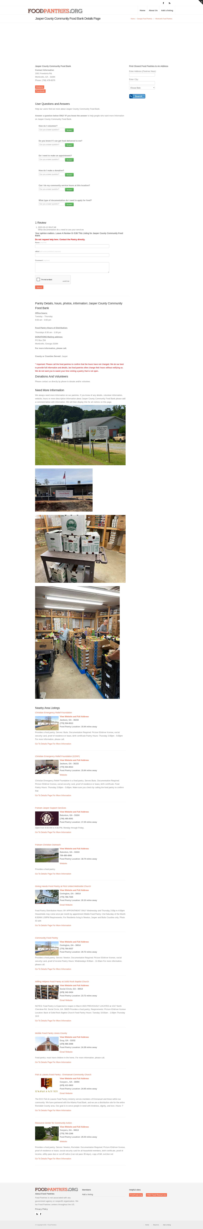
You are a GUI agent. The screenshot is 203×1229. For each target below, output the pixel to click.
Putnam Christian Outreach (48, 845)
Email (62, 905)
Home (142, 10)
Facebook (40, 91)
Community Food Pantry (46, 938)
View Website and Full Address (74, 716)
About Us (153, 10)
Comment (42, 260)
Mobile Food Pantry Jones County (51, 1033)
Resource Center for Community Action (53, 1123)
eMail (48, 251)
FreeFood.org (136, 1195)
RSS (36, 1213)
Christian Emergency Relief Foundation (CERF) (57, 756)
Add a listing (167, 10)
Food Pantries (55, 11)
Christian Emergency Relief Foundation (53, 712)
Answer (69, 130)
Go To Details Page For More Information (53, 744)
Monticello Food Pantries (163, 19)
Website (39, 87)
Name (40, 242)
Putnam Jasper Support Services (50, 808)
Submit (39, 287)
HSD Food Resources (156, 1195)
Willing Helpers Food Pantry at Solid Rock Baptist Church (62, 981)
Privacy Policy (41, 1209)
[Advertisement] (101, 40)
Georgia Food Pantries (144, 19)
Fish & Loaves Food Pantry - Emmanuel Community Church (63, 1074)
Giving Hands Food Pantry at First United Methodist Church (63, 886)
